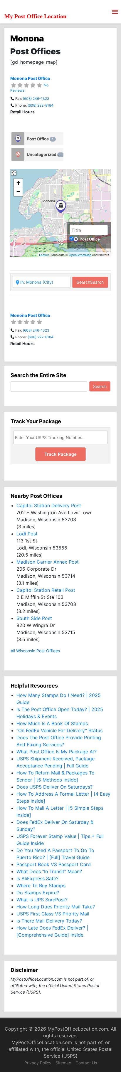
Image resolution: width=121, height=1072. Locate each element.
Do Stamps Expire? (37, 892)
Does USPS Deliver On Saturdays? (54, 787)
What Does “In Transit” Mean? (49, 871)
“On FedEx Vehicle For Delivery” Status (59, 730)
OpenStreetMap (80, 254)
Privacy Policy (37, 1062)
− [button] (18, 191)
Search (90, 282)
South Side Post (34, 618)
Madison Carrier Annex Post (47, 562)
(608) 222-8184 (40, 105)
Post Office (40, 138)
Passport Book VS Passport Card (53, 864)
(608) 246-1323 (36, 98)
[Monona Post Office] (61, 206)
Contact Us (86, 1062)
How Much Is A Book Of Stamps (52, 723)
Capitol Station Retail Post (45, 590)
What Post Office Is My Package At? (56, 752)
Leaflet (44, 254)
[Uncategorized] (17, 154)
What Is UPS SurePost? (42, 900)
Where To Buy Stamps (40, 885)
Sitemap (63, 1062)
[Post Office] (17, 138)
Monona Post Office (30, 78)
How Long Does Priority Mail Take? (55, 907)
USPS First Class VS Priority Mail (52, 914)
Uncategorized (44, 154)
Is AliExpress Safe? (37, 878)
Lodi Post (27, 534)
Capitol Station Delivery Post (48, 505)
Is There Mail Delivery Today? (49, 921)
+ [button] (18, 182)
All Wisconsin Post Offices (35, 650)
